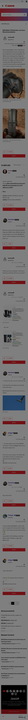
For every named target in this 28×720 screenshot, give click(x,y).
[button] (25, 2)
